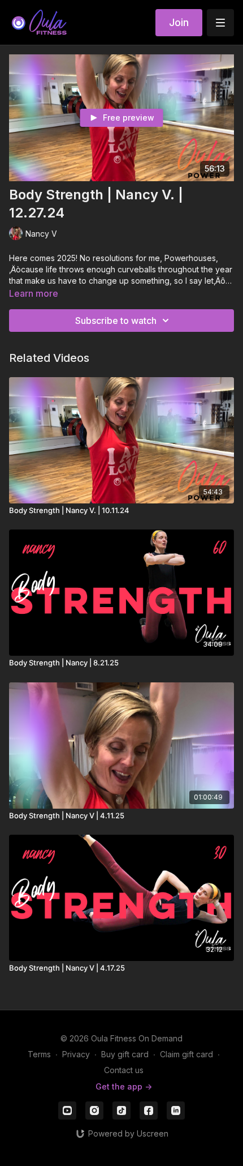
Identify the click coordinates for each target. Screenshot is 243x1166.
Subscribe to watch (116, 320)
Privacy (76, 1054)
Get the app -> (124, 1086)
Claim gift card (186, 1054)
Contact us (124, 1070)
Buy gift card (125, 1054)
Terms (39, 1054)
